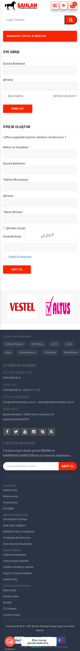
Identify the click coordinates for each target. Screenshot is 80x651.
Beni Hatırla (15, 96)
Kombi (69, 344)
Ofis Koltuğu (50, 352)
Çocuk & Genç (11, 614)
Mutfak (7, 602)
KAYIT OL (17, 269)
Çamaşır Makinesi (14, 344)
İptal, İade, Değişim (14, 525)
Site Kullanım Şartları (15, 519)
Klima (8, 352)
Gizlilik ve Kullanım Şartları (18, 567)
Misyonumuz (10, 496)
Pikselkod (36, 646)
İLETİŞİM (8, 508)
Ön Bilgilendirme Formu (17, 537)
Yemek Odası (11, 596)
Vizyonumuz (10, 502)
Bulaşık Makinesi (27, 352)
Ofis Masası (37, 344)
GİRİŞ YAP (17, 108)
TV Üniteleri (9, 608)
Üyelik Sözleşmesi (20, 256)
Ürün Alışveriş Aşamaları (17, 543)
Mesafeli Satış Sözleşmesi (18, 531)
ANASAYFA (13, 36)
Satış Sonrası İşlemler (16, 560)
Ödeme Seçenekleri (14, 554)
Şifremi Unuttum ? (65, 96)
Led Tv (54, 344)
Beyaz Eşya (9, 590)
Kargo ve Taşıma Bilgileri (17, 573)
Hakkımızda (10, 490)
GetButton (10, 649)
